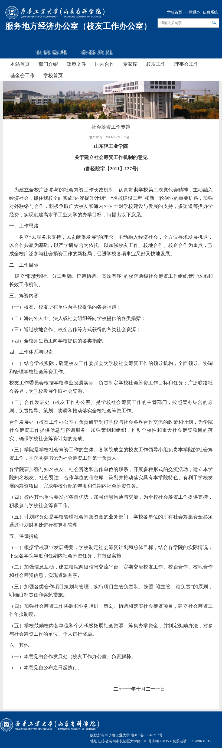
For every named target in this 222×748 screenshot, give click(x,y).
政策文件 (76, 64)
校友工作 (156, 64)
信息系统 (210, 12)
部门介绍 (48, 64)
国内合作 (104, 64)
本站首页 (20, 64)
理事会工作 (186, 64)
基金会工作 (22, 75)
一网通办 (192, 12)
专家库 (130, 64)
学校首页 (174, 12)
